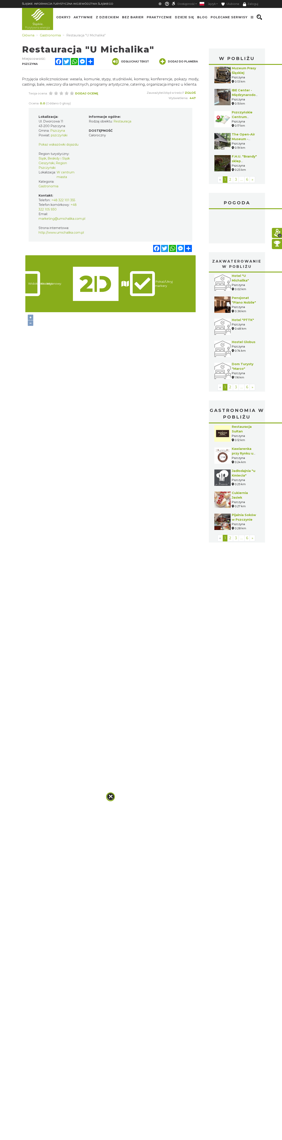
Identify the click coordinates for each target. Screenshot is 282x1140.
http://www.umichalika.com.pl (61, 233)
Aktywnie (83, 17)
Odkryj (63, 17)
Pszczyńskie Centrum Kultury (242, 117)
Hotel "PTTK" (243, 320)
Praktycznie (159, 17)
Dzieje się (184, 17)
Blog (202, 17)
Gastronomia (48, 186)
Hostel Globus (243, 342)
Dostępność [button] (186, 4)
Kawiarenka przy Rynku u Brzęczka (242, 453)
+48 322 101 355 (63, 200)
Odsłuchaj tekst (135, 61)
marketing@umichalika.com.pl (62, 219)
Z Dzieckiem (107, 17)
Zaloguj (252, 4)
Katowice (237, 226)
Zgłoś (190, 92)
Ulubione (232, 4)
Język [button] (212, 4)
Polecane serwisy (229, 17)
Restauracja (122, 121)
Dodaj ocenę (86, 93)
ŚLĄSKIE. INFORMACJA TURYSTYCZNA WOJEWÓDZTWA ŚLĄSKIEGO (67, 3)
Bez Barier (133, 17)
